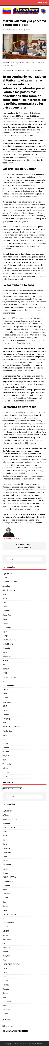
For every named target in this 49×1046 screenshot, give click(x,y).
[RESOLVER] (24, 11)
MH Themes (39, 1044)
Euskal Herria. (8, 644)
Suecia (5, 743)
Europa (5, 635)
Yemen (5, 776)
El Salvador (7, 627)
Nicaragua (7, 702)
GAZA (5, 652)
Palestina (6, 710)
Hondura (6, 669)
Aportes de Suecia (10, 582)
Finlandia (6, 648)
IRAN (5, 673)
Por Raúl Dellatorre (11, 538)
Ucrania (6, 751)
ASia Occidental (9, 590)
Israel (5, 681)
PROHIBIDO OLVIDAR (11, 727)
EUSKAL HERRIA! (9, 640)
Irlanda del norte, (9, 677)
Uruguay (6, 756)
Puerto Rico (7, 731)
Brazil (5, 598)
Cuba (5, 619)
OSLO (5, 706)
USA (4, 760)
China (5, 606)
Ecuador (6, 623)
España (5, 631)
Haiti (4, 664)
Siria (4, 739)
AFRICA (6, 577)
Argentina (6, 586)
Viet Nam (6, 772)
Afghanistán (7, 573)
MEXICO (6, 693)
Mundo (5, 698)
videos (5, 768)
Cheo (28, 30)
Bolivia (5, 594)
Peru (4, 722)
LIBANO (6, 689)
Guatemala (7, 656)
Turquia (6, 747)
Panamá (6, 714)
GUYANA (6, 660)
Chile (4, 602)
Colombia (6, 611)
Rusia (5, 735)
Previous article (24, 544)
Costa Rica (7, 615)
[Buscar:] (24, 559)
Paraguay (6, 718)
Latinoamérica (8, 685)
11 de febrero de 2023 (13, 30)
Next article (24, 547)
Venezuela (7, 764)
